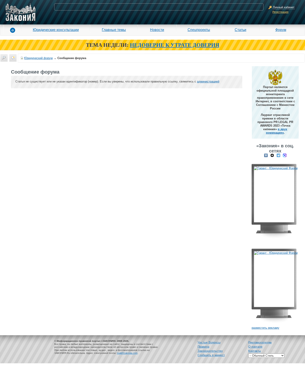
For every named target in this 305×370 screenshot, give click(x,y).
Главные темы (114, 30)
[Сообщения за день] (13, 58)
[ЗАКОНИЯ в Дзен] (272, 155)
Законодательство (210, 351)
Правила (203, 346)
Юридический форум (38, 58)
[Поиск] (4, 58)
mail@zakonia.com (127, 353)
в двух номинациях (276, 130)
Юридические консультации (56, 30)
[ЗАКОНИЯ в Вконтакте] (266, 155)
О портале (255, 346)
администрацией (208, 81)
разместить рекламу (265, 327)
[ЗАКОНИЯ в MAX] (284, 155)
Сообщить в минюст (211, 355)
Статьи (240, 30)
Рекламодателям (260, 342)
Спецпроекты (199, 30)
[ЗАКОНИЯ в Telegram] (278, 155)
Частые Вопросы (209, 342)
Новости (157, 30)
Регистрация (280, 12)
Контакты (254, 351)
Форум (280, 30)
